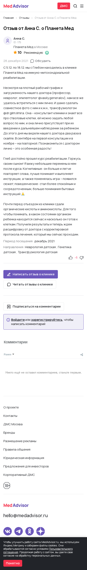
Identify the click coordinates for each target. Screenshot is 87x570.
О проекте (11, 407)
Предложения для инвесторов (26, 466)
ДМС (64, 6)
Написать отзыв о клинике (33, 274)
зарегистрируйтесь (47, 319)
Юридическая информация (23, 458)
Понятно (13, 563)
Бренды (9, 433)
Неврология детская (40, 247)
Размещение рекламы (19, 441)
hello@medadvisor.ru (25, 515)
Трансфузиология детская (37, 252)
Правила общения (16, 449)
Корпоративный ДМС (19, 475)
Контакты (10, 416)
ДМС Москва (13, 424)
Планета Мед (24, 47)
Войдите (18, 319)
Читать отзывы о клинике (33, 284)
